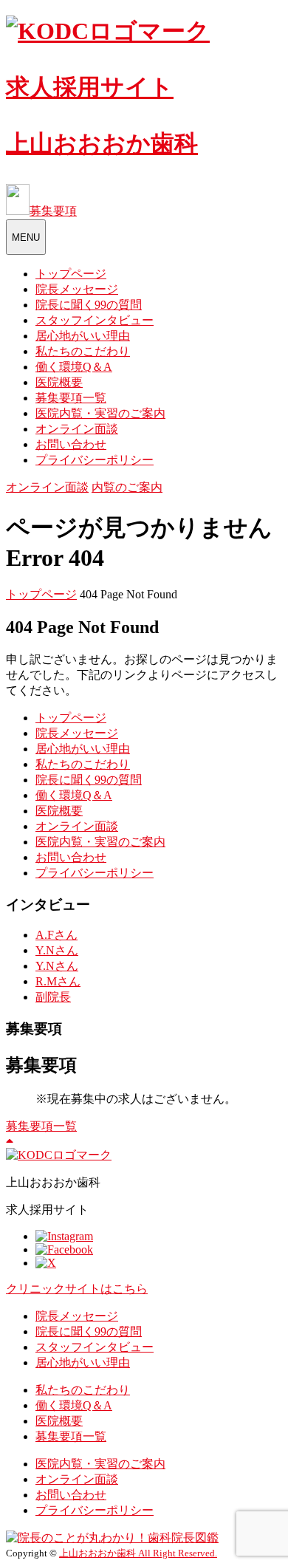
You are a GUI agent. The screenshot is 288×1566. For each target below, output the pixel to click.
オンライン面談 (76, 429)
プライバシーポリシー (94, 460)
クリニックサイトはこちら (77, 1288)
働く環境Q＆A (73, 366)
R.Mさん (57, 981)
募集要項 (53, 211)
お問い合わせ (70, 444)
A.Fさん (56, 935)
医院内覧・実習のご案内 (100, 413)
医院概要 (59, 382)
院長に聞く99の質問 (88, 304)
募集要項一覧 (70, 398)
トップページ (70, 273)
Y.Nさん (56, 950)
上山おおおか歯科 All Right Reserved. (138, 1553)
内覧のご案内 (127, 487)
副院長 (53, 997)
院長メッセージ (76, 289)
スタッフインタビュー (94, 320)
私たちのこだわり (82, 351)
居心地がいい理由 (82, 335)
